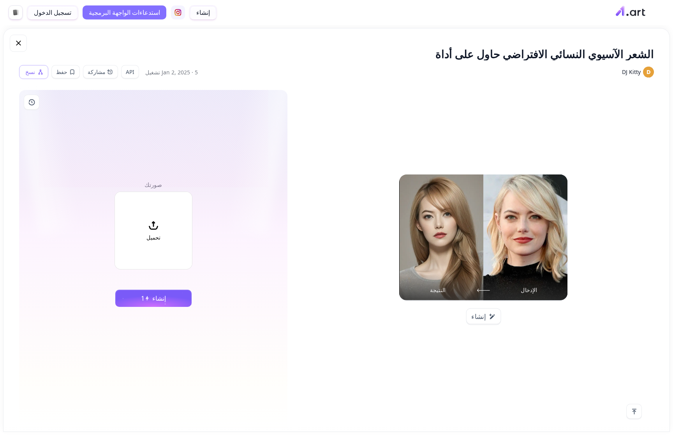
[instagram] (178, 12)
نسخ (30, 72)
